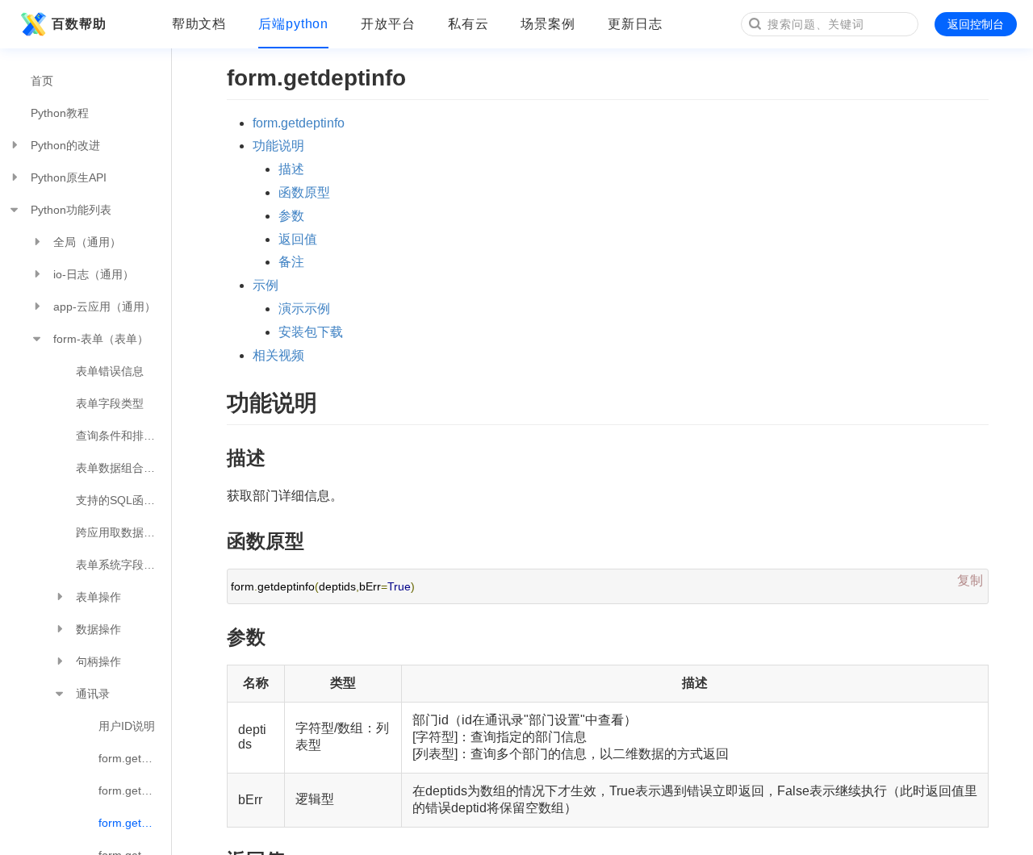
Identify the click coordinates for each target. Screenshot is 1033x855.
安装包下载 (310, 332)
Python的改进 (65, 145)
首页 (42, 80)
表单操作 (98, 596)
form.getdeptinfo (134, 822)
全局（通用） (87, 242)
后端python (293, 24)
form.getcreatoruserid (134, 758)
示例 (265, 285)
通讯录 (93, 693)
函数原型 (304, 192)
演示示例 (304, 308)
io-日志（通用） (93, 274)
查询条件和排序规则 (123, 435)
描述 (291, 169)
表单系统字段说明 (121, 564)
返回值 (297, 239)
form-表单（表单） (100, 338)
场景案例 (548, 24)
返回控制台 (975, 24)
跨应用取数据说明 (121, 532)
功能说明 (278, 145)
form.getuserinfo (134, 790)
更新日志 (635, 24)
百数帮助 (79, 24)
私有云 (468, 24)
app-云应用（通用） (104, 306)
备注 (291, 262)
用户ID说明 (126, 725)
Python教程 (60, 112)
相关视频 (278, 355)
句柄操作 (98, 661)
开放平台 (388, 24)
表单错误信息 (110, 371)
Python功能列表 (71, 209)
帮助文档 (199, 24)
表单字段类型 (110, 403)
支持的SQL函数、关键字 (123, 500)
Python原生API (69, 177)
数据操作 (98, 629)
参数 (291, 216)
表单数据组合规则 (121, 467)
